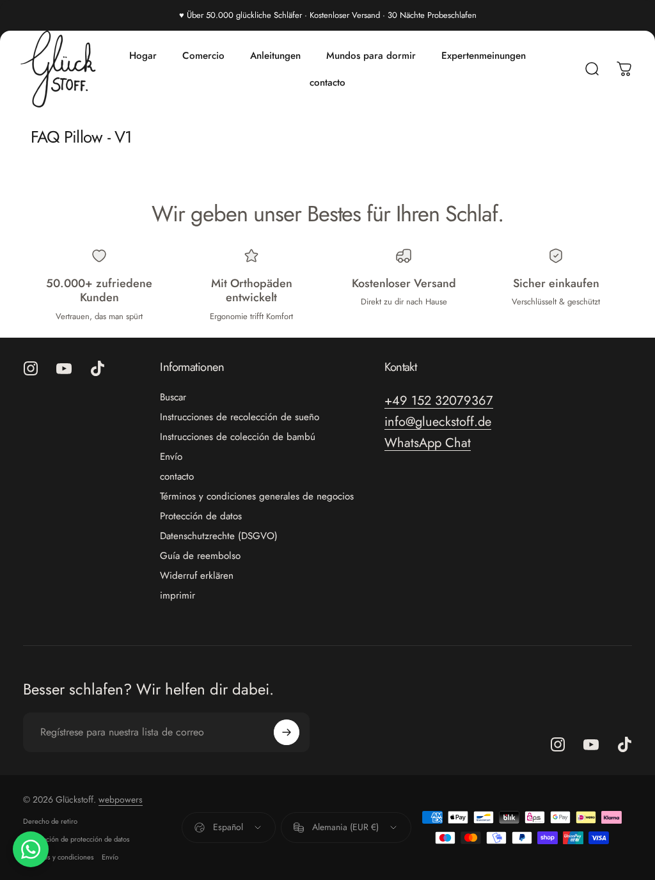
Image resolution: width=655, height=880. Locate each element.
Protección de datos (201, 516)
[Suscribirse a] (286, 732)
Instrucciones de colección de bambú (237, 437)
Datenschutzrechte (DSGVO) (219, 536)
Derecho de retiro (50, 821)
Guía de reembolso (200, 556)
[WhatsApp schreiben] (31, 849)
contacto (177, 477)
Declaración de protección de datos (76, 839)
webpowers (121, 799)
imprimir (177, 596)
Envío (171, 457)
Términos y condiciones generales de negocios (257, 497)
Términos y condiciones (58, 857)
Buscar (173, 397)
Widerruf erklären (196, 576)
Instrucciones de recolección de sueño (239, 417)
